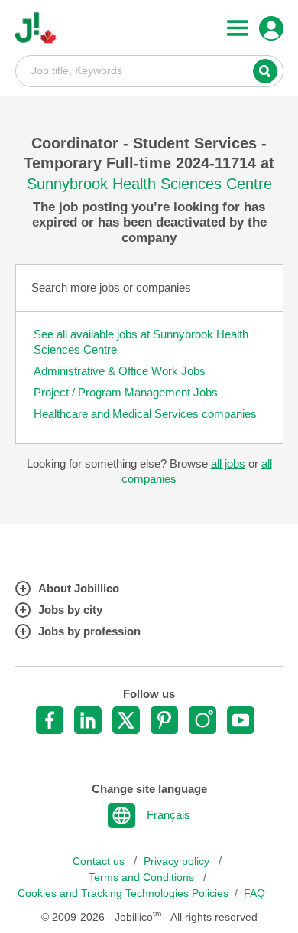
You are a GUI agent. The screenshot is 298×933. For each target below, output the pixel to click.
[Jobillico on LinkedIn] (88, 720)
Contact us (100, 861)
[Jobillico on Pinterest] (164, 720)
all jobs (228, 463)
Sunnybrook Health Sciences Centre (149, 183)
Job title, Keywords (149, 70)
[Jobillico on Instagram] (202, 720)
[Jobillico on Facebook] (49, 720)
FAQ (254, 893)
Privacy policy (178, 861)
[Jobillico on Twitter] (126, 720)
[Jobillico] (36, 28)
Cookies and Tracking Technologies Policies (123, 893)
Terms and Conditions (143, 877)
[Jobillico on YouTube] (240, 720)
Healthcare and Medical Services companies (145, 413)
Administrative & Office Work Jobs (120, 370)
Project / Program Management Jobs (126, 392)
